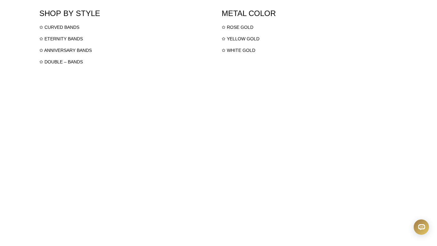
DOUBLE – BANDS (63, 61)
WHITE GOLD (241, 50)
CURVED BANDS (61, 27)
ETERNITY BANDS (63, 38)
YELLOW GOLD (243, 38)
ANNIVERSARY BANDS (68, 50)
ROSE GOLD (240, 27)
